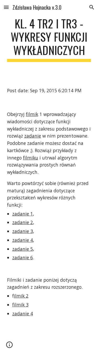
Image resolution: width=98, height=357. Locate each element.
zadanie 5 (22, 249)
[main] (49, 39)
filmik (32, 114)
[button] (6, 7)
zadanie (32, 136)
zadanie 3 (22, 231)
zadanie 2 (22, 222)
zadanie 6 (22, 257)
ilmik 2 (21, 296)
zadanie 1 (22, 214)
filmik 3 (20, 304)
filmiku (30, 158)
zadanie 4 (22, 240)
